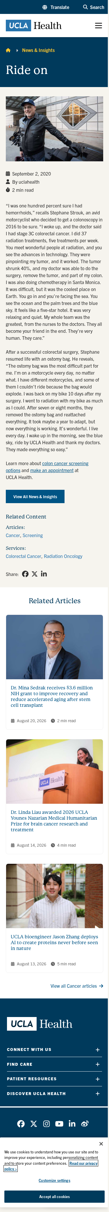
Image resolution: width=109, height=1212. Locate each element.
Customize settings (54, 1180)
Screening (33, 535)
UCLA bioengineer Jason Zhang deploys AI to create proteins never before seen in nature (54, 942)
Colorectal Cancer (23, 556)
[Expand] (98, 1049)
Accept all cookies (54, 1196)
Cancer (13, 535)
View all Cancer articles (74, 986)
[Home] (8, 49)
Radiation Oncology (63, 556)
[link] (25, 574)
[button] (55, 7)
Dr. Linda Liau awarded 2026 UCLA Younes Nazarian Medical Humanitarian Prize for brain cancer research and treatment (54, 821)
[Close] (101, 1143)
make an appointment (52, 470)
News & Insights (38, 50)
